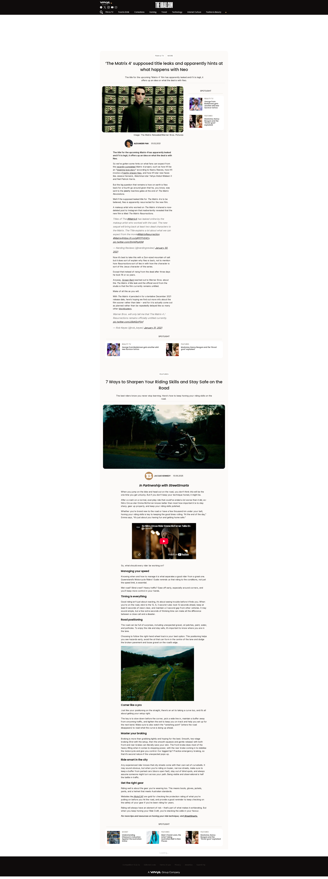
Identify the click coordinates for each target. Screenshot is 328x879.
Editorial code (150, 865)
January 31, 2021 (153, 327)
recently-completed (126, 166)
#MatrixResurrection (148, 234)
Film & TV (109, 12)
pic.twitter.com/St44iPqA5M (128, 242)
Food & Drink (123, 12)
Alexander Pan (141, 143)
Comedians (139, 12)
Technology (177, 12)
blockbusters (125, 308)
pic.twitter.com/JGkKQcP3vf (128, 322)
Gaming (152, 12)
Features (164, 374)
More (170, 55)
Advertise (188, 865)
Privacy (178, 865)
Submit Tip (201, 865)
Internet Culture (194, 12)
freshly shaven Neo (131, 173)
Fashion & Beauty (213, 12)
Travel (164, 12)
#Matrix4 (132, 219)
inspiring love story (126, 170)
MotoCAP (138, 796)
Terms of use (165, 865)
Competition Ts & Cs (131, 865)
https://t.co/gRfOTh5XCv (136, 238)
